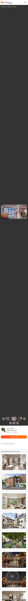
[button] (3, 418)
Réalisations (4, 6)
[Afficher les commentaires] (14, 423)
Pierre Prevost (10, 428)
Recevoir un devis (14, 437)
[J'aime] (10, 423)
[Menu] (25, 2)
